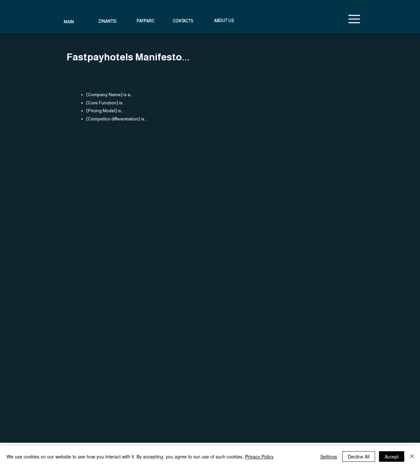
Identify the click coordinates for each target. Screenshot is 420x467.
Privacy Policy (259, 456)
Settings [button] (328, 456)
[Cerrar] (412, 456)
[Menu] (354, 18)
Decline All (358, 456)
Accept (392, 456)
